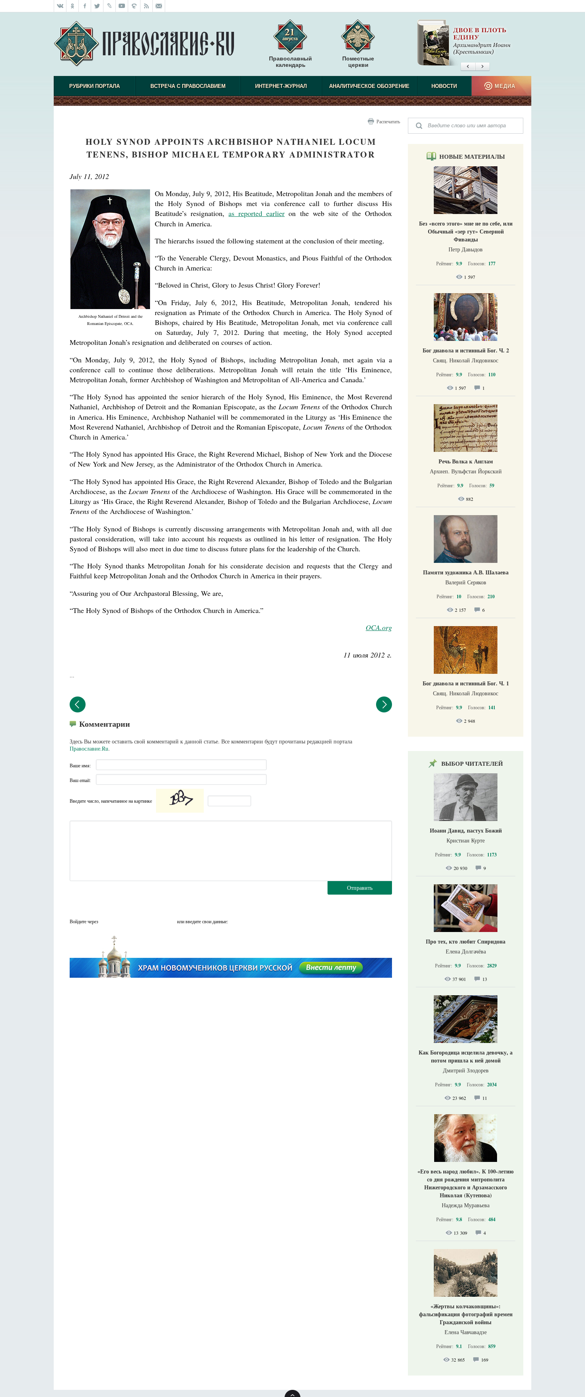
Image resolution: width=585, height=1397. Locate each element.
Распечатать (388, 121)
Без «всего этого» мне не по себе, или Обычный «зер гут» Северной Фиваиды (466, 231)
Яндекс (137, 921)
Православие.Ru (89, 748)
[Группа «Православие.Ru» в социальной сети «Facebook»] (85, 6)
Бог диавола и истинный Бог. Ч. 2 (466, 350)
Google (168, 921)
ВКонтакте (122, 921)
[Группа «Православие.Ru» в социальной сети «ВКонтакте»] (60, 6)
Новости (444, 86)
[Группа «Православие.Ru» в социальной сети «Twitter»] (97, 6)
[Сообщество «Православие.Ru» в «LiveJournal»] (109, 6)
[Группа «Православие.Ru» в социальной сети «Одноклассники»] (72, 6)
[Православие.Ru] (144, 44)
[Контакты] (159, 6)
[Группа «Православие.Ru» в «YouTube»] (122, 6)
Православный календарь (290, 61)
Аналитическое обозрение (369, 86)
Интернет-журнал (281, 86)
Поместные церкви (358, 61)
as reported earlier (256, 213)
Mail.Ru (153, 921)
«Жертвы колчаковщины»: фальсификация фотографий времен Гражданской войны (466, 1314)
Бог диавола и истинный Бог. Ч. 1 (466, 683)
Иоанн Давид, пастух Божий (466, 830)
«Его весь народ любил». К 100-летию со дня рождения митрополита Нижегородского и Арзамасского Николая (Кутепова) (465, 1183)
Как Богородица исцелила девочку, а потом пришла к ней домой (466, 1056)
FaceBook (106, 921)
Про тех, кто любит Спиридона (465, 941)
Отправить (359, 887)
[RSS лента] (146, 6)
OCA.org (379, 627)
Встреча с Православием (188, 86)
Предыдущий (78, 704)
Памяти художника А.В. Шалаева (466, 572)
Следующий (384, 704)
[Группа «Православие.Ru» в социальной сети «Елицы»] (134, 6)
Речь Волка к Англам (466, 461)
